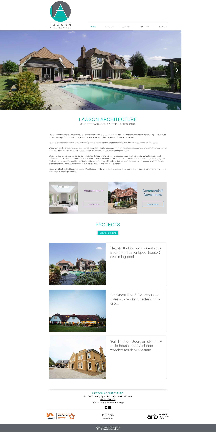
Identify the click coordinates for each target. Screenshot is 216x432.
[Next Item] (211, 70)
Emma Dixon (114, 429)
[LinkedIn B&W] (106, 407)
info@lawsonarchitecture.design (108, 402)
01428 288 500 (108, 399)
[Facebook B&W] (109, 407)
